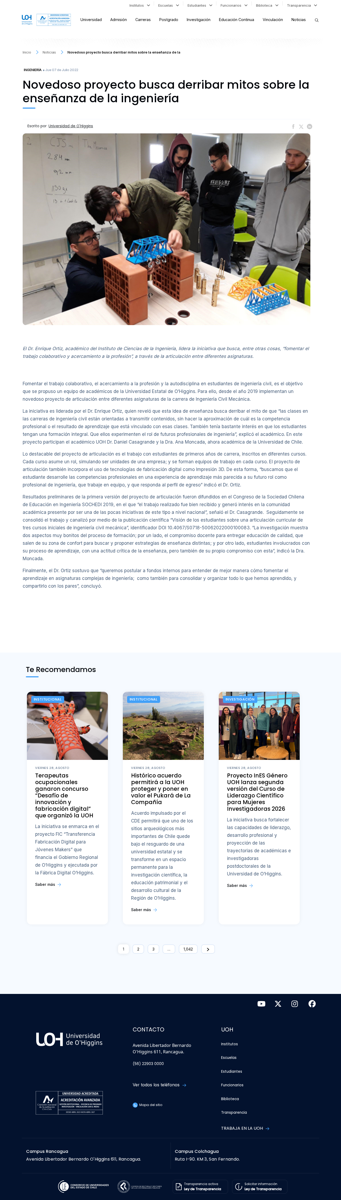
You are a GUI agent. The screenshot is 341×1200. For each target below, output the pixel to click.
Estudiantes (198, 5)
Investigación (198, 19)
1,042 (188, 949)
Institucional (48, 699)
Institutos (137, 5)
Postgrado (168, 19)
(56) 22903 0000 (148, 1063)
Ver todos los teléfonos (157, 1084)
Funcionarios (232, 5)
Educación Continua (236, 19)
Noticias (298, 19)
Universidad (91, 19)
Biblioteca (265, 5)
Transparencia (300, 5)
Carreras (143, 19)
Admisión (118, 19)
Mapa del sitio (150, 1105)
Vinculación (273, 19)
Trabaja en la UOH (242, 1128)
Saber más (45, 884)
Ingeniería (33, 70)
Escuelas (166, 5)
